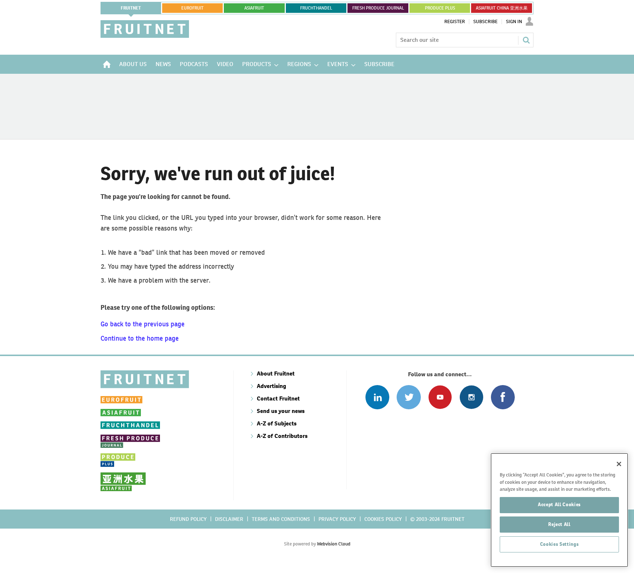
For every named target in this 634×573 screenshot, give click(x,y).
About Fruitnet (276, 373)
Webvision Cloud (333, 544)
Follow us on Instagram (471, 397)
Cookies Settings (559, 544)
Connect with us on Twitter (408, 397)
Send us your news (281, 411)
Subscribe (485, 21)
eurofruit (192, 8)
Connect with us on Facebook (503, 397)
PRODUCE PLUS (440, 8)
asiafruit (254, 8)
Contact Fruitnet (278, 398)
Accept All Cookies (559, 504)
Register (454, 21)
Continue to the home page (140, 338)
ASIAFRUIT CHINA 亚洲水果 (502, 8)
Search (526, 40)
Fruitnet (131, 8)
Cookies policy (383, 519)
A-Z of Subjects (276, 423)
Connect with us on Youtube (440, 397)
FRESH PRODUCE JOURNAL (378, 8)
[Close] (619, 464)
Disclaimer (229, 519)
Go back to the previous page (143, 324)
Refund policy (188, 519)
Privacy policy (337, 519)
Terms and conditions (281, 519)
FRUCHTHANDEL (316, 8)
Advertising (271, 386)
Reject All (559, 524)
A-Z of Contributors (282, 436)
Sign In (514, 21)
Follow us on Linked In (377, 397)
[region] (559, 510)
